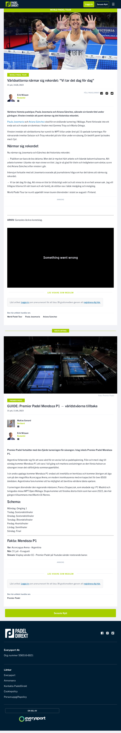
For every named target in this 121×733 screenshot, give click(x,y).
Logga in (89, 4)
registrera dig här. (92, 302)
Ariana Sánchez (37, 121)
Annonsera (10, 680)
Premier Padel (16, 400)
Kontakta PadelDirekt (15, 685)
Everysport (9, 675)
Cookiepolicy (10, 691)
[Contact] (18, 101)
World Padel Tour (18, 75)
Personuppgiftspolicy (15, 696)
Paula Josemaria (15, 121)
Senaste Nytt (102, 4)
